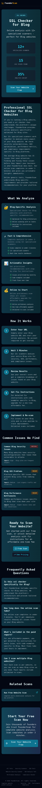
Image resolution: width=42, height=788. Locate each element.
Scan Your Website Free (20, 88)
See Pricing (22, 555)
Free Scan (22, 549)
